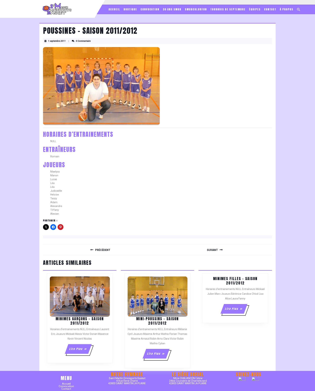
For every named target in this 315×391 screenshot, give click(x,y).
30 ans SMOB (172, 9)
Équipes (255, 9)
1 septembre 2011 (57, 41)
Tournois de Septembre (228, 9)
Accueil (114, 9)
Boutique (130, 9)
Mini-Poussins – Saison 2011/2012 (157, 321)
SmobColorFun (196, 9)
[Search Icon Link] (298, 9)
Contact (270, 9)
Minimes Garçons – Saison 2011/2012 (80, 321)
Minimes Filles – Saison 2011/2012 (235, 281)
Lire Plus (80, 350)
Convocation (150, 9)
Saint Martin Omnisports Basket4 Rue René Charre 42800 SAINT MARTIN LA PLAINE (127, 381)
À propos (286, 9)
